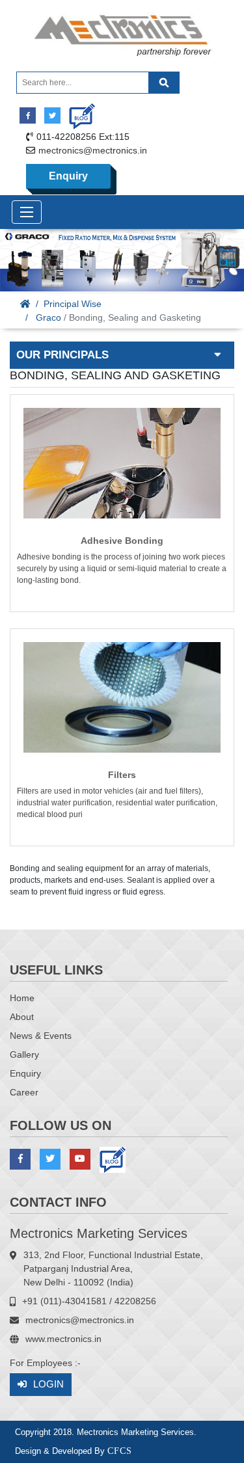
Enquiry (68, 175)
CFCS (119, 1451)
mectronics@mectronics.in (92, 150)
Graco (48, 317)
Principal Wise (73, 304)
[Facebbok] (28, 115)
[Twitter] (52, 115)
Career (24, 1092)
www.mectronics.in (63, 1339)
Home (22, 998)
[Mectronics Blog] (77, 111)
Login (48, 1383)
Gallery (24, 1054)
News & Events (41, 1035)
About (22, 1017)
